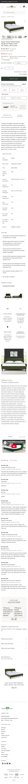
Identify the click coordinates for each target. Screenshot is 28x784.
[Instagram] (3, 763)
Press (2, 752)
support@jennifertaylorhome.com (9, 718)
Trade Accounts (5, 735)
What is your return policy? (8, 648)
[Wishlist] (20, 7)
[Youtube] (9, 763)
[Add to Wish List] (2, 98)
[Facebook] (7, 763)
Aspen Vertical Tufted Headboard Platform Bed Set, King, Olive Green (14, 684)
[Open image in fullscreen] (25, 21)
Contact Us (4, 737)
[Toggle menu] (2, 7)
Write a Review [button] (13, 460)
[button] (8, 612)
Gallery (3, 746)
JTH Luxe (3, 748)
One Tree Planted (5, 750)
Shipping (3, 727)
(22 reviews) (12, 48)
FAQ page (18, 629)
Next (15, 593)
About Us (3, 744)
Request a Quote (16, 98)
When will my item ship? (7, 643)
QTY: (2, 68)
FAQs (2, 733)
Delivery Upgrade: (7, 63)
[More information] (13, 63)
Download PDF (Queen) (9, 286)
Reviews (3, 731)
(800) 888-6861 (5, 716)
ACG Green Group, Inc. (14, 771)
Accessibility (4, 756)
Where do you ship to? (7, 639)
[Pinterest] (5, 763)
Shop (23, 107)
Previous (12, 593)
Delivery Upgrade (19, 116)
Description (7, 115)
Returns (3, 729)
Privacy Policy (4, 754)
